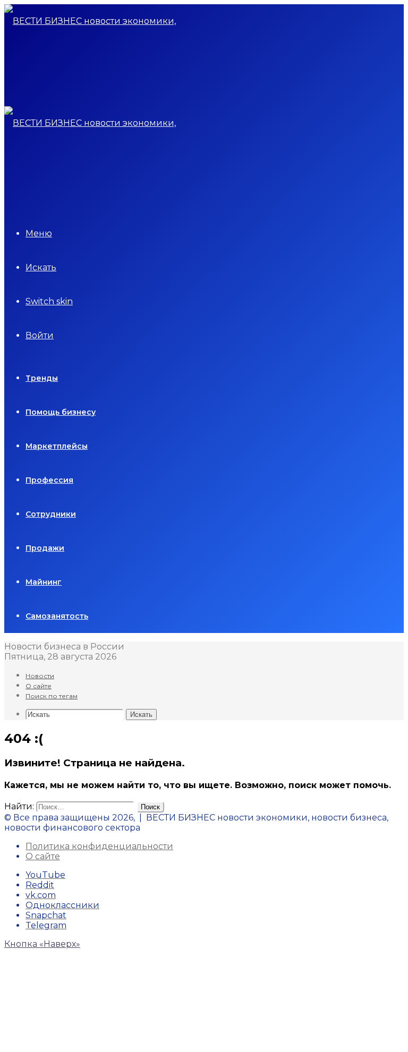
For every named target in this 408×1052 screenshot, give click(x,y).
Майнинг (44, 582)
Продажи (45, 548)
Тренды (42, 378)
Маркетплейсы (57, 446)
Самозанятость (57, 616)
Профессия (49, 480)
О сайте (39, 686)
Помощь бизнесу (61, 412)
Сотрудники (51, 514)
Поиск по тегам (52, 696)
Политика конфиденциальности (99, 846)
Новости (40, 676)
